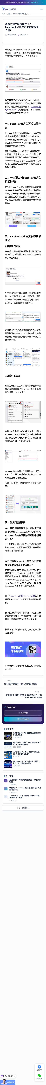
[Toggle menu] (41, 8)
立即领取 (33, 2)
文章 (8, 14)
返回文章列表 (24, 808)
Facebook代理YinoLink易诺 (23, 596)
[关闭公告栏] (42, 2)
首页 (3, 14)
